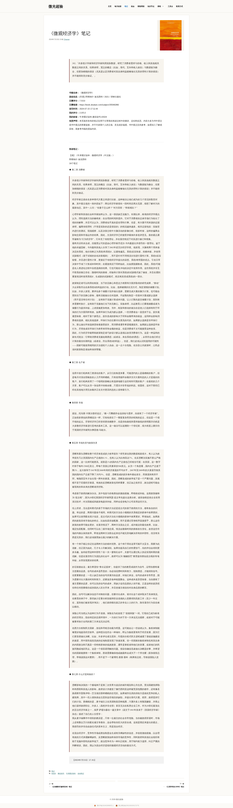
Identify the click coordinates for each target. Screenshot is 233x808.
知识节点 (151, 6)
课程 (159, 6)
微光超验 (56, 6)
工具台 (170, 6)
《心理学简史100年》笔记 (175, 787)
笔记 (126, 6)
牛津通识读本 (71, 773)
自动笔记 (81, 773)
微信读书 (61, 773)
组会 (132, 6)
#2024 (53, 773)
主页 (109, 6)
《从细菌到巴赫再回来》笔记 (61, 787)
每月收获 (118, 6)
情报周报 (141, 6)
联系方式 (179, 6)
